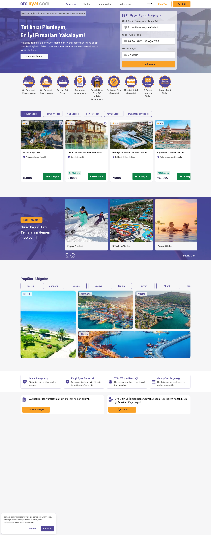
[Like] (60, 123)
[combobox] (158, 27)
